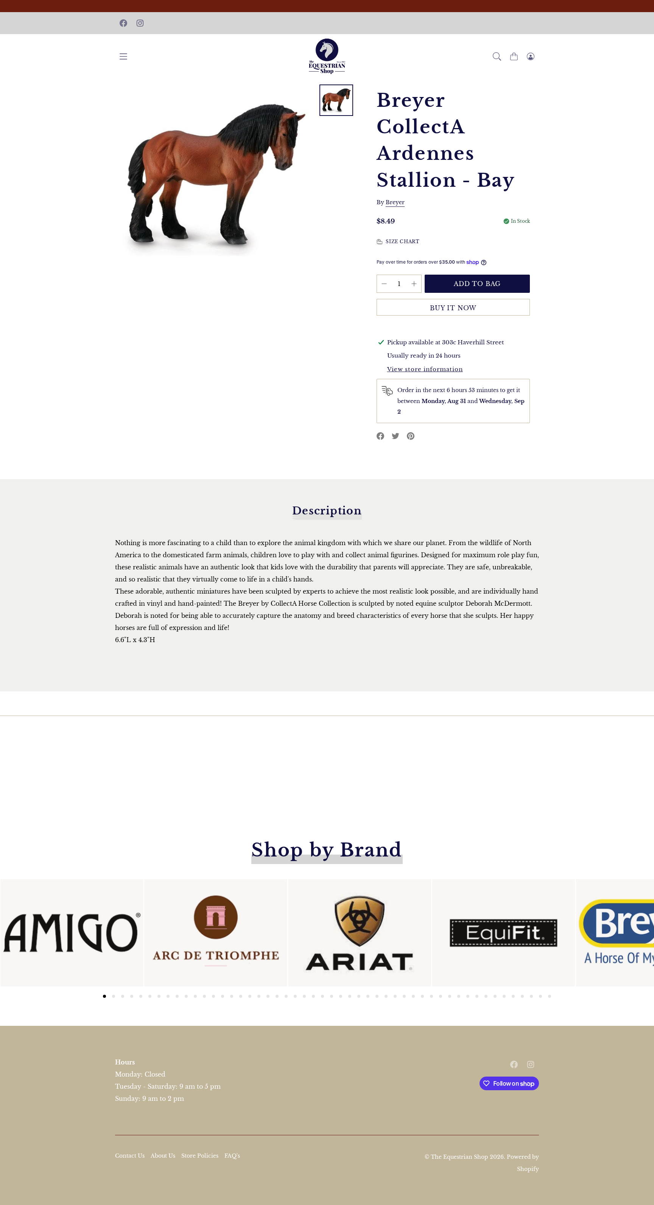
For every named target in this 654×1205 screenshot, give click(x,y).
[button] (497, 56)
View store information (425, 369)
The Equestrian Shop (460, 1156)
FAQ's (232, 1155)
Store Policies (199, 1155)
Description (327, 511)
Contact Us (130, 1155)
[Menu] (123, 56)
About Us (163, 1155)
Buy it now (453, 308)
